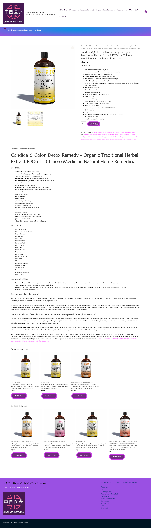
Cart (136, 10)
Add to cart (94, 124)
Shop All (98, 10)
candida (94, 134)
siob (107, 139)
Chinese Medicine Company (35, 12)
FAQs (102, 489)
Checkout (63, 17)
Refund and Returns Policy (110, 494)
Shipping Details (106, 492)
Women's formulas (117, 46)
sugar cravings (132, 139)
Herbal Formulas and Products (113, 10)
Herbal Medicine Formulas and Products (98, 46)
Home (82, 46)
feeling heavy (127, 134)
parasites (99, 139)
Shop (102, 485)
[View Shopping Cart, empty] (146, 13)
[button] (5, 30)
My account (105, 503)
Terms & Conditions (108, 499)
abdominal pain (88, 134)
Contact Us (105, 501)
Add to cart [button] (19, 396)
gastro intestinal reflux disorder (113, 137)
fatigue (121, 134)
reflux (103, 139)
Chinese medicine (102, 134)
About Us (129, 10)
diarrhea (117, 134)
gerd (123, 137)
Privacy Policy (105, 496)
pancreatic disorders (90, 139)
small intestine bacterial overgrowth (118, 139)
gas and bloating (100, 137)
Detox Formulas (98, 132)
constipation (110, 134)
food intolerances (90, 137)
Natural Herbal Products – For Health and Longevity (77, 10)
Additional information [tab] (27, 148)
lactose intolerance (130, 137)
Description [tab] (14, 148)
